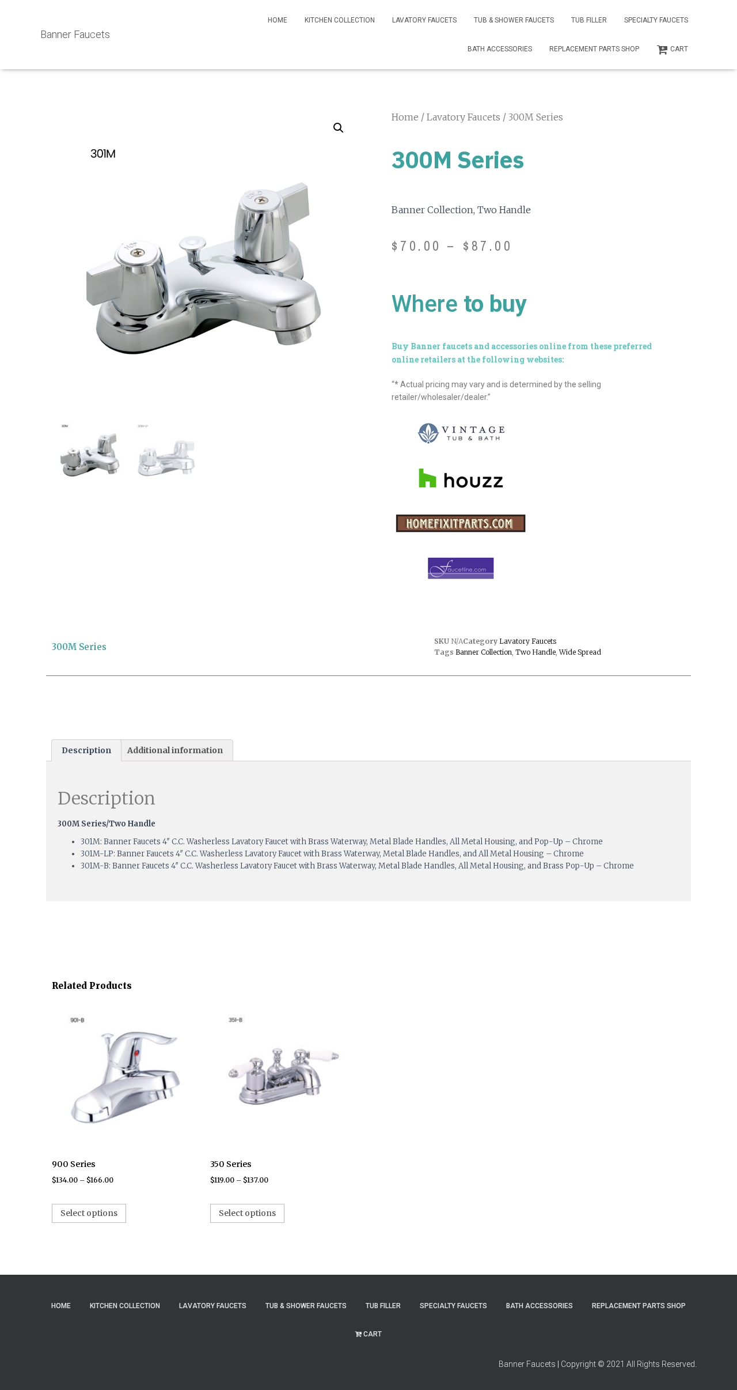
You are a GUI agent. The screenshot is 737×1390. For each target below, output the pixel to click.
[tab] (86, 750)
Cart (679, 49)
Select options (88, 1213)
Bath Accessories (500, 49)
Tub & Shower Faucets (514, 20)
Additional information (175, 750)
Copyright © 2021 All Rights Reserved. (629, 1364)
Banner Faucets (527, 1364)
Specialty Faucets (656, 20)
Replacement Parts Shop (594, 49)
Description (86, 750)
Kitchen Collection (340, 20)
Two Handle (535, 652)
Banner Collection (483, 652)
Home (277, 20)
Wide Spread (580, 652)
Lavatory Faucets (424, 20)
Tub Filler (589, 20)
